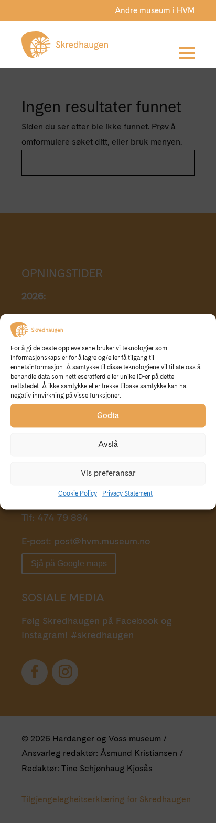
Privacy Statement (127, 493)
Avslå (108, 444)
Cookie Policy (77, 493)
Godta (108, 416)
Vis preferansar (108, 473)
